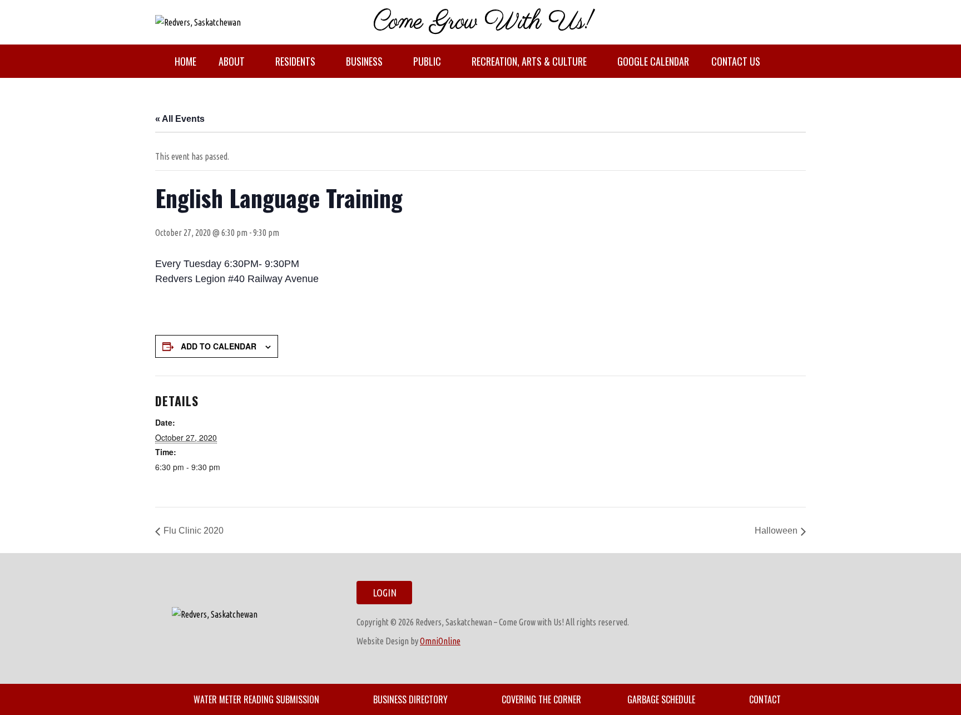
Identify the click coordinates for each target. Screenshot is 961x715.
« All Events (180, 119)
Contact (765, 699)
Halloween (776, 530)
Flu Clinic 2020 (194, 530)
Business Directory (410, 699)
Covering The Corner (541, 699)
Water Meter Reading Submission (256, 699)
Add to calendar (218, 346)
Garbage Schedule (661, 699)
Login (385, 592)
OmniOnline (440, 641)
